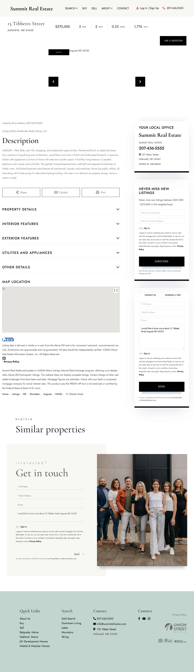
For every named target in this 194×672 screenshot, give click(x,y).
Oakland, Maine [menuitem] (29, 637)
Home (5, 394)
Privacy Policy (11, 362)
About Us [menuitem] (25, 619)
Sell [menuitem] (94, 8)
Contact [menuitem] (123, 8)
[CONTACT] (173, 40)
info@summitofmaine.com (111, 624)
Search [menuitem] (70, 8)
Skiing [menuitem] (65, 637)
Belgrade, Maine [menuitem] (29, 632)
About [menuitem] (106, 8)
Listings (16, 394)
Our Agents (155, 164)
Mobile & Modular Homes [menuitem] (35, 646)
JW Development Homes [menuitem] (34, 641)
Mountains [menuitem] (67, 632)
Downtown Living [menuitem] (71, 623)
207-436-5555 (175, 8)
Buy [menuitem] (84, 8)
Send (161, 386)
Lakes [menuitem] (65, 628)
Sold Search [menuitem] (68, 619)
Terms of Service (147, 400)
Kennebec (35, 394)
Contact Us (144, 164)
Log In (143, 8)
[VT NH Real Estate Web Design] (172, 628)
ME (24, 394)
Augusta (47, 394)
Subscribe (162, 261)
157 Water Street (105, 631)
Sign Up (154, 8)
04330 (58, 394)
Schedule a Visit (173, 295)
